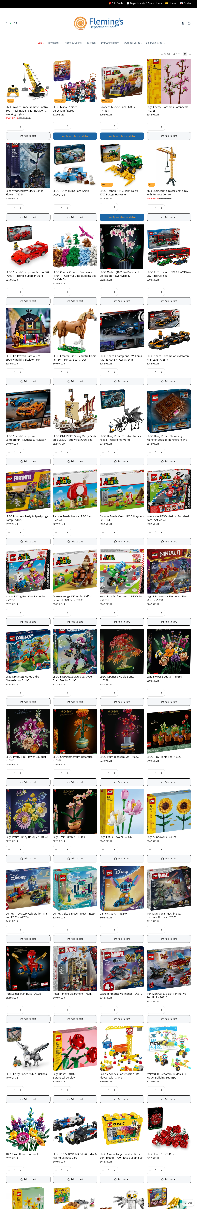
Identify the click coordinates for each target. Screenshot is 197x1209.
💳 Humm (171, 3)
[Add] (46, 99)
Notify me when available (75, 136)
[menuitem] (41, 43)
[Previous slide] (10, 82)
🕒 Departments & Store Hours (144, 3)
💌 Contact (186, 3)
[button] (176, 54)
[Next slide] (46, 82)
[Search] (6, 23)
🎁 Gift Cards (115, 3)
